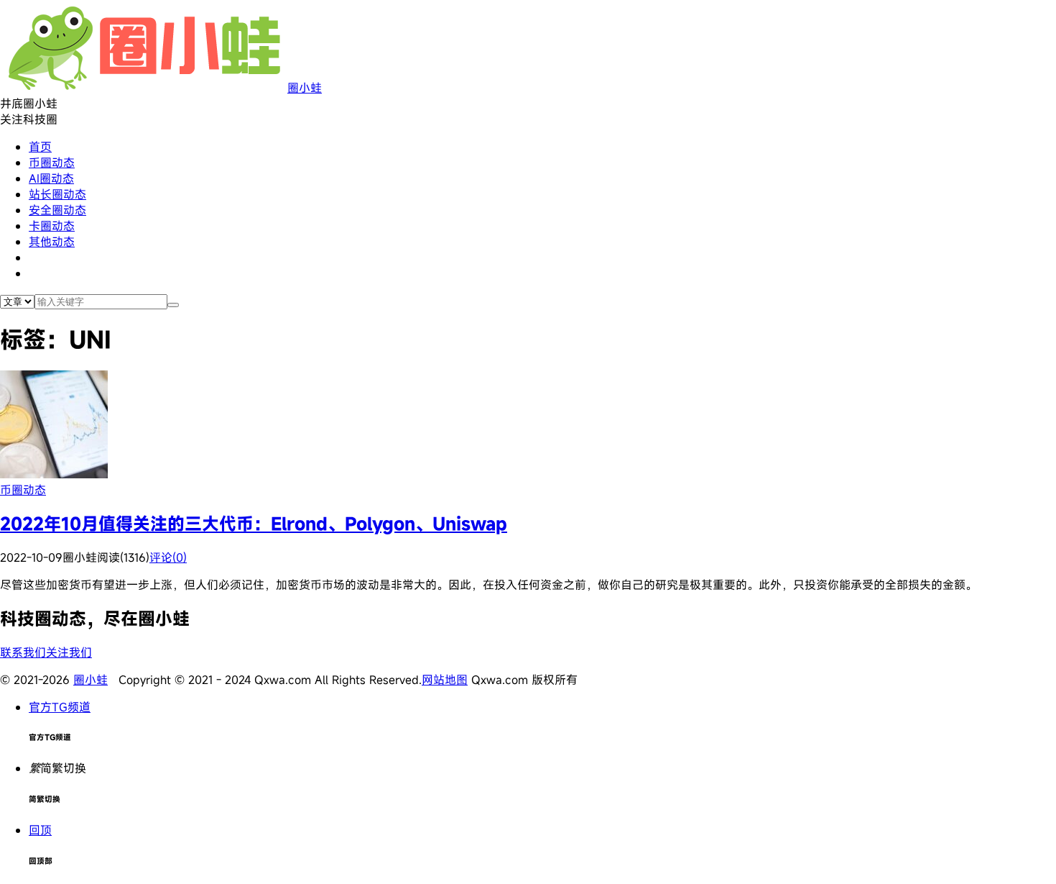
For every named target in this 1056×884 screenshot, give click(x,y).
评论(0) (168, 557)
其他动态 (52, 242)
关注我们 (69, 652)
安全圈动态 (57, 210)
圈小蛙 (304, 88)
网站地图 (445, 680)
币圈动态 (52, 162)
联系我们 (23, 652)
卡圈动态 (52, 226)
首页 (40, 147)
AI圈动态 (51, 178)
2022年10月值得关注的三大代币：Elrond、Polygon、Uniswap (253, 523)
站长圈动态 (57, 194)
